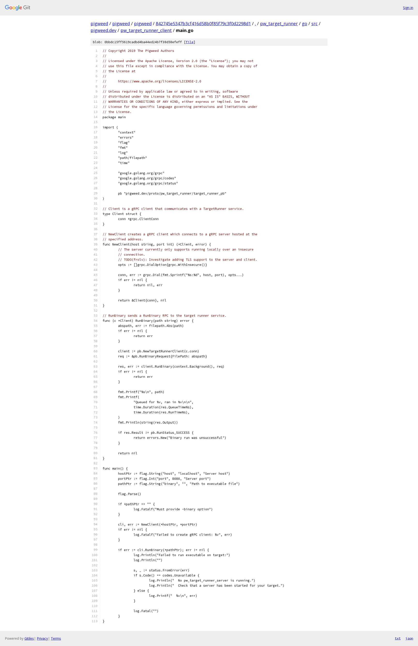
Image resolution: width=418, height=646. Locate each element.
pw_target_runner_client (146, 30)
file (190, 42)
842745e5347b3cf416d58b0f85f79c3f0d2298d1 (203, 23)
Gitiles (29, 638)
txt (398, 638)
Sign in (408, 7)
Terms (56, 638)
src (314, 23)
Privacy (42, 638)
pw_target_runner (279, 23)
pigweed (99, 23)
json (409, 638)
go (304, 23)
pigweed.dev (103, 30)
